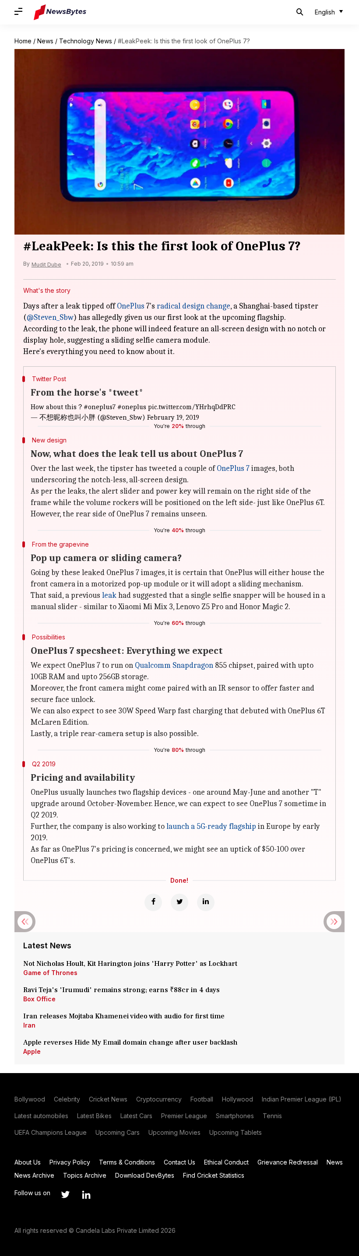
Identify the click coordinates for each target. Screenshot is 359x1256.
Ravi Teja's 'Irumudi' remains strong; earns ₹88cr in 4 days (121, 990)
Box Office (39, 999)
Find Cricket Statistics (213, 1175)
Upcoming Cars (117, 1132)
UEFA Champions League (50, 1132)
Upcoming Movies (174, 1132)
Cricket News (108, 1099)
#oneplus (131, 407)
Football (201, 1099)
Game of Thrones (50, 972)
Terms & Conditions (127, 1162)
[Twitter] (179, 902)
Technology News (85, 41)
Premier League (184, 1115)
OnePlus (130, 306)
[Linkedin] (206, 902)
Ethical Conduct (226, 1162)
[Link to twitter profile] (65, 1195)
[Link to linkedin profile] (86, 1195)
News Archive (34, 1175)
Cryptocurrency (159, 1099)
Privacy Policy (69, 1162)
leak (109, 595)
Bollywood (29, 1099)
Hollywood (237, 1099)
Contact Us (179, 1162)
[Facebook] (153, 902)
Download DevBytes (144, 1175)
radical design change (193, 306)
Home (23, 41)
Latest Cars (136, 1115)
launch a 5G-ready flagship (211, 826)
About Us (27, 1162)
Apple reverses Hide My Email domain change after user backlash (130, 1042)
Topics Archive (84, 1175)
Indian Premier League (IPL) (301, 1099)
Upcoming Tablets (235, 1132)
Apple (32, 1051)
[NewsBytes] (60, 12)
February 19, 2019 (173, 417)
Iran (29, 1025)
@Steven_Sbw (50, 317)
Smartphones (235, 1115)
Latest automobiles (41, 1115)
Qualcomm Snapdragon (174, 665)
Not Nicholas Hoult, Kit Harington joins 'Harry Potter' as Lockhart (130, 963)
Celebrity (67, 1099)
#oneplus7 (100, 407)
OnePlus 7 (233, 468)
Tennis (272, 1115)
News (45, 41)
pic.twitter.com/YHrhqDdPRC (192, 407)
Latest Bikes (94, 1115)
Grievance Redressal (287, 1162)
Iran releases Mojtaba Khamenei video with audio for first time (125, 1016)
